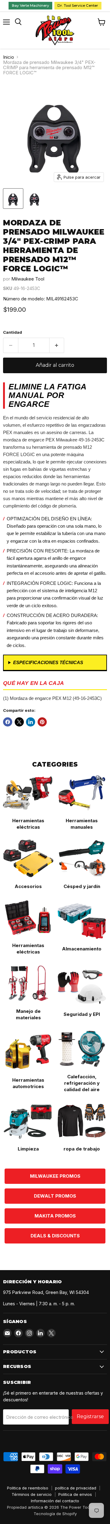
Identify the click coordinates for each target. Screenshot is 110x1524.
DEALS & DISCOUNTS (55, 1236)
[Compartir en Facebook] (7, 722)
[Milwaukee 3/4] (34, 198)
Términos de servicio (32, 1494)
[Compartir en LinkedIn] (30, 722)
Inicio (8, 57)
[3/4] (13, 198)
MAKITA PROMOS (55, 1216)
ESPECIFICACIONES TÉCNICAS (48, 662)
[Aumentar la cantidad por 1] (57, 345)
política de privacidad (75, 1487)
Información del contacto (55, 1500)
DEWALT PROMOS (55, 1196)
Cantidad (12, 332)
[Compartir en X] (19, 722)
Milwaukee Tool (27, 279)
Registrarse (90, 1416)
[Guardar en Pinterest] (42, 722)
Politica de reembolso (27, 1487)
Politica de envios (75, 1494)
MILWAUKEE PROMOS (55, 1176)
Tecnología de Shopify (55, 1513)
